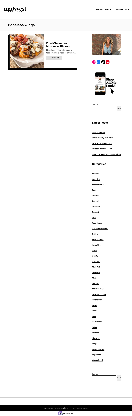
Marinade (96, 272)
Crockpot (96, 207)
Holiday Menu (97, 239)
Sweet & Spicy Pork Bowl (102, 138)
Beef (94, 190)
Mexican (95, 283)
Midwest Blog (97, 289)
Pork (94, 316)
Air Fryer (95, 174)
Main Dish (96, 267)
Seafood (95, 333)
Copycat (95, 201)
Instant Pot (96, 245)
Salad (94, 327)
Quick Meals (97, 322)
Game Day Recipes (100, 228)
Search (95, 104)
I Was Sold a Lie (98, 132)
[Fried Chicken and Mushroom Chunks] (27, 51)
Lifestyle (95, 256)
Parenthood (97, 300)
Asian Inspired (98, 185)
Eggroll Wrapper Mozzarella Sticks (106, 154)
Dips (94, 217)
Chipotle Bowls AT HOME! (103, 149)
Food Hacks (97, 223)
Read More (56, 57)
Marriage (96, 278)
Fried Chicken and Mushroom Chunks (58, 45)
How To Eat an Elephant (102, 143)
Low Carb (96, 261)
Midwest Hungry (99, 294)
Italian (94, 250)
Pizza (94, 311)
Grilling (95, 234)
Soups (94, 344)
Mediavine (86, 408)
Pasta (94, 305)
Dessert (95, 212)
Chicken (95, 196)
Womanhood (97, 360)
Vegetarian (96, 355)
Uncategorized (98, 349)
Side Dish (96, 338)
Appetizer (96, 179)
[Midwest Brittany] (17, 9)
